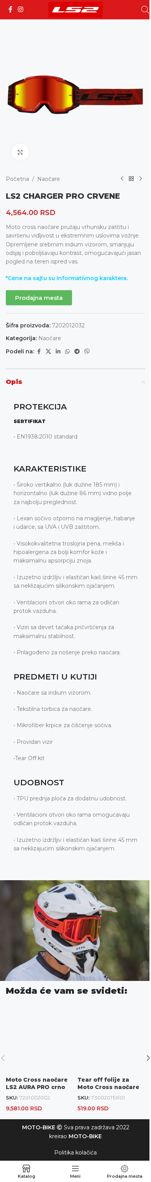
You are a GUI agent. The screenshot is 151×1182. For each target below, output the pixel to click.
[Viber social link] (87, 351)
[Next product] (140, 179)
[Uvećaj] (20, 152)
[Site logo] (75, 9)
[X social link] (48, 351)
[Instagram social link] (20, 9)
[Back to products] (131, 179)
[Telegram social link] (77, 351)
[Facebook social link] (10, 9)
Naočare (48, 178)
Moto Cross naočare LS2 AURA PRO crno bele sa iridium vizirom (37, 1091)
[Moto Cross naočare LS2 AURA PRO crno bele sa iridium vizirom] (40, 1038)
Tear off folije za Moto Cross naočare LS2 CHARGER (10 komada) (108, 1091)
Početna (17, 178)
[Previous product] (122, 179)
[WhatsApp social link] (67, 351)
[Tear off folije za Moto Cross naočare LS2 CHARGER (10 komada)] (111, 1038)
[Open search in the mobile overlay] (145, 9)
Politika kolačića (75, 1152)
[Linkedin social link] (58, 351)
